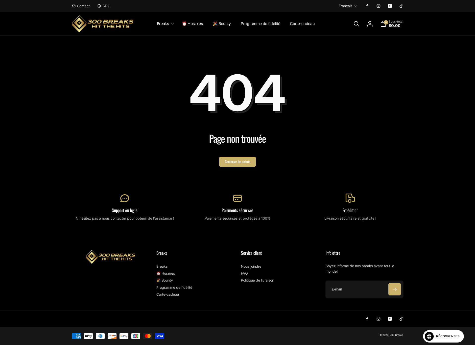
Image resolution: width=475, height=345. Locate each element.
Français (345, 6)
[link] (81, 6)
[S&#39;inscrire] (394, 289)
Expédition (350, 210)
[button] (164, 23)
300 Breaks (396, 334)
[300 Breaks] (110, 262)
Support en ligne (124, 210)
